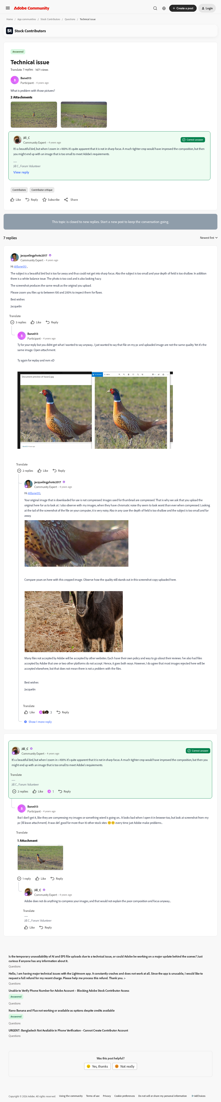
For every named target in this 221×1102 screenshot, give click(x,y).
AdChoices (199, 1095)
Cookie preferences (124, 1095)
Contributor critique (42, 189)
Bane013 (26, 78)
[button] (7, 9)
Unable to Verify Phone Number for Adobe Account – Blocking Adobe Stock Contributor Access (69, 990)
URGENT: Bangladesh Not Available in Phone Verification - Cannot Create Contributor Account (68, 1030)
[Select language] (164, 8)
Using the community (71, 1095)
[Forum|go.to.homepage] (31, 8)
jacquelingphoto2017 (34, 255)
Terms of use (92, 1095)
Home (9, 19)
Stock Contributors (50, 19)
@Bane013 (20, 266)
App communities (26, 19)
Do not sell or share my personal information (162, 1095)
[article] (110, 289)
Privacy (107, 1095)
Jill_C (26, 138)
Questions (70, 19)
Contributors (19, 189)
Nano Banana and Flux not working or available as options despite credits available (62, 1010)
